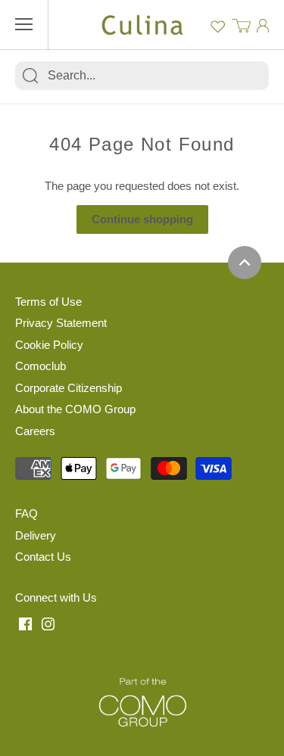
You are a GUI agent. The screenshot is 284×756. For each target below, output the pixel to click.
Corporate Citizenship (68, 387)
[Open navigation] (24, 24)
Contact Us (43, 556)
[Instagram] (48, 622)
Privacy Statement (61, 322)
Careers (35, 431)
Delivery (35, 535)
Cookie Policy (49, 344)
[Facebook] (25, 622)
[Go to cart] (241, 25)
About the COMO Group (75, 409)
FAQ (26, 513)
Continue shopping (142, 219)
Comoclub (40, 365)
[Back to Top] (244, 262)
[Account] (263, 25)
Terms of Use (48, 301)
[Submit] (30, 75)
